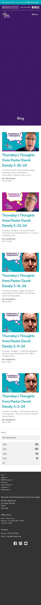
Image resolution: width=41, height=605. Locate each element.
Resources (5, 490)
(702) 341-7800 (25, 7)
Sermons (4, 482)
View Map (4, 508)
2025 (20, 449)
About (3, 478)
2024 (20, 454)
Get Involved (6, 485)
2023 (20, 458)
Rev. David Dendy (9, 438)
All (4, 463)
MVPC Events (6, 480)
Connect (4, 487)
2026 (20, 444)
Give (3, 475)
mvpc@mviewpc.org (13, 536)
